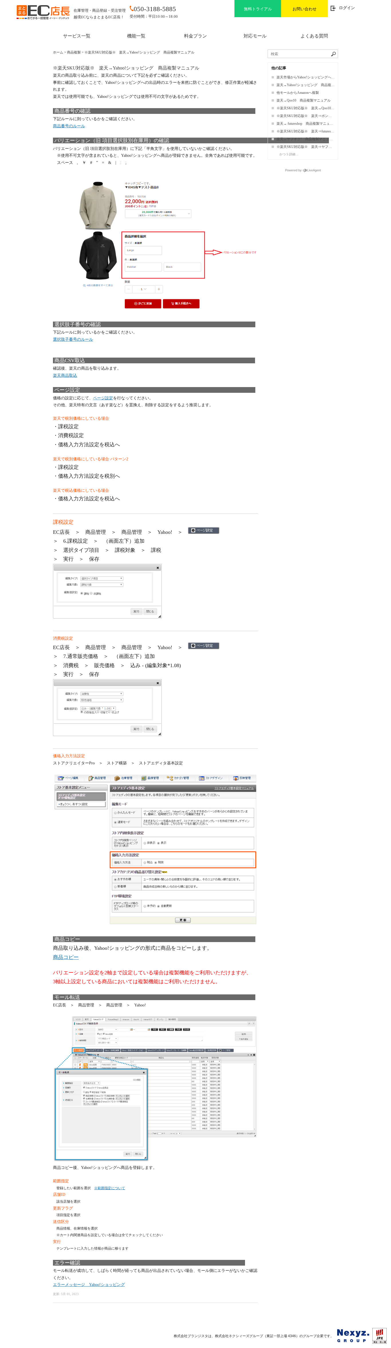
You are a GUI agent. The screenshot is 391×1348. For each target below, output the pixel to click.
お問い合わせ (305, 9)
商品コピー (66, 957)
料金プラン (195, 35)
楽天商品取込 (65, 375)
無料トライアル (258, 9)
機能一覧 (136, 35)
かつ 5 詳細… (289, 154)
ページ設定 (103, 398)
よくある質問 (314, 35)
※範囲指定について (109, 1188)
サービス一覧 (76, 35)
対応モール (255, 35)
